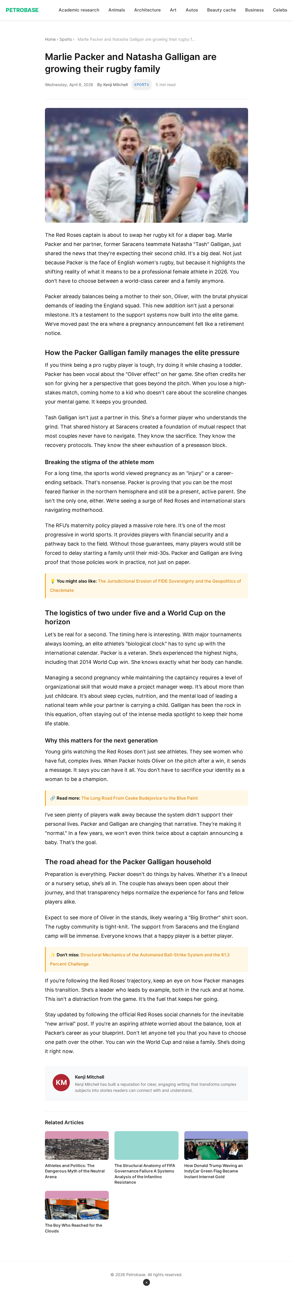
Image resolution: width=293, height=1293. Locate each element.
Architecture (147, 10)
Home (50, 39)
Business (254, 10)
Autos (192, 10)
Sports (66, 39)
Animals (116, 10)
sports (141, 84)
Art (173, 10)
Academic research (79, 10)
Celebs (280, 10)
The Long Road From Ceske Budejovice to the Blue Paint (139, 798)
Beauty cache (221, 10)
